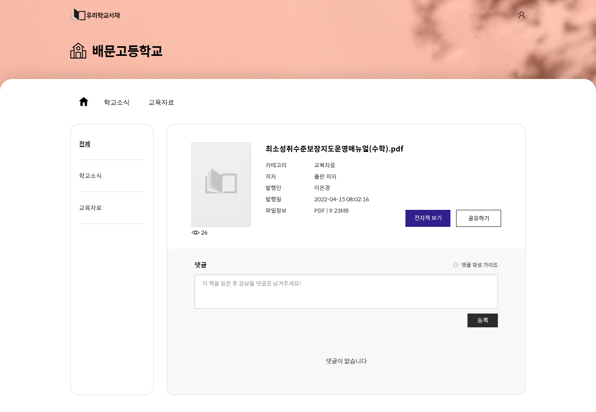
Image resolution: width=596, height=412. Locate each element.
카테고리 (276, 164)
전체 (84, 143)
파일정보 (276, 210)
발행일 (273, 198)
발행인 (273, 187)
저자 (271, 176)
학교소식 (117, 102)
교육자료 (161, 102)
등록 (483, 320)
